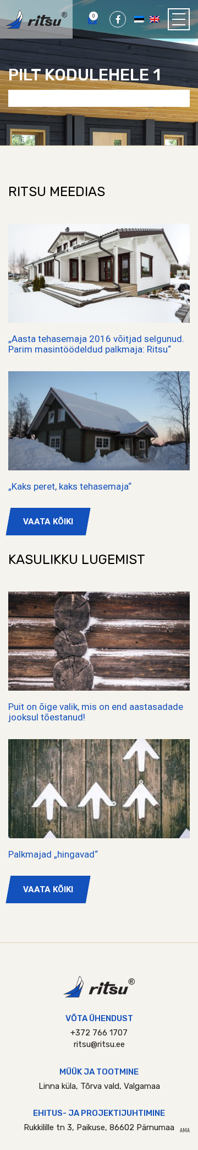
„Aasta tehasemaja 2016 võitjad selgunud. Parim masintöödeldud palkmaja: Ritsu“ (96, 344)
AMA (185, 1130)
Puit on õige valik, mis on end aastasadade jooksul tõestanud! (95, 712)
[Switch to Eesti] (139, 19)
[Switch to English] (155, 19)
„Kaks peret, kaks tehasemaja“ (69, 486)
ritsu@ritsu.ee (99, 1044)
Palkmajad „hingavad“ (53, 854)
